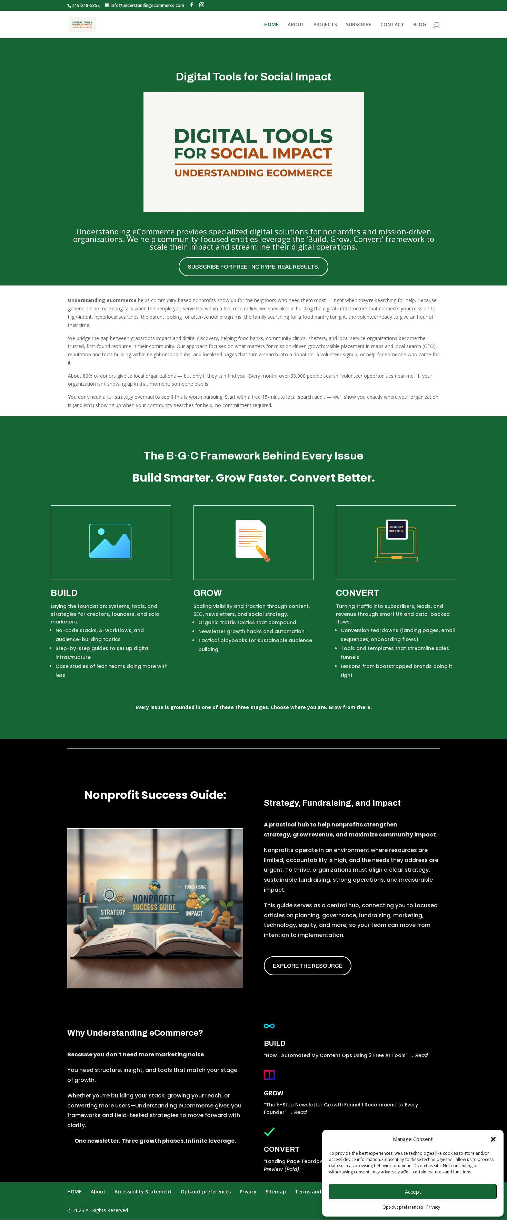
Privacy (433, 1207)
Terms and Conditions (322, 1191)
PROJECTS (325, 25)
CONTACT (392, 25)
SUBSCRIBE (358, 25)
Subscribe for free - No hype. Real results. (253, 267)
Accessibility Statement (143, 1191)
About (98, 1191)
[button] (493, 1139)
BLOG (419, 25)
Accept (413, 1191)
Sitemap (276, 1191)
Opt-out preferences (402, 1207)
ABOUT (296, 25)
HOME (271, 25)
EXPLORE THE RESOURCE (307, 966)
